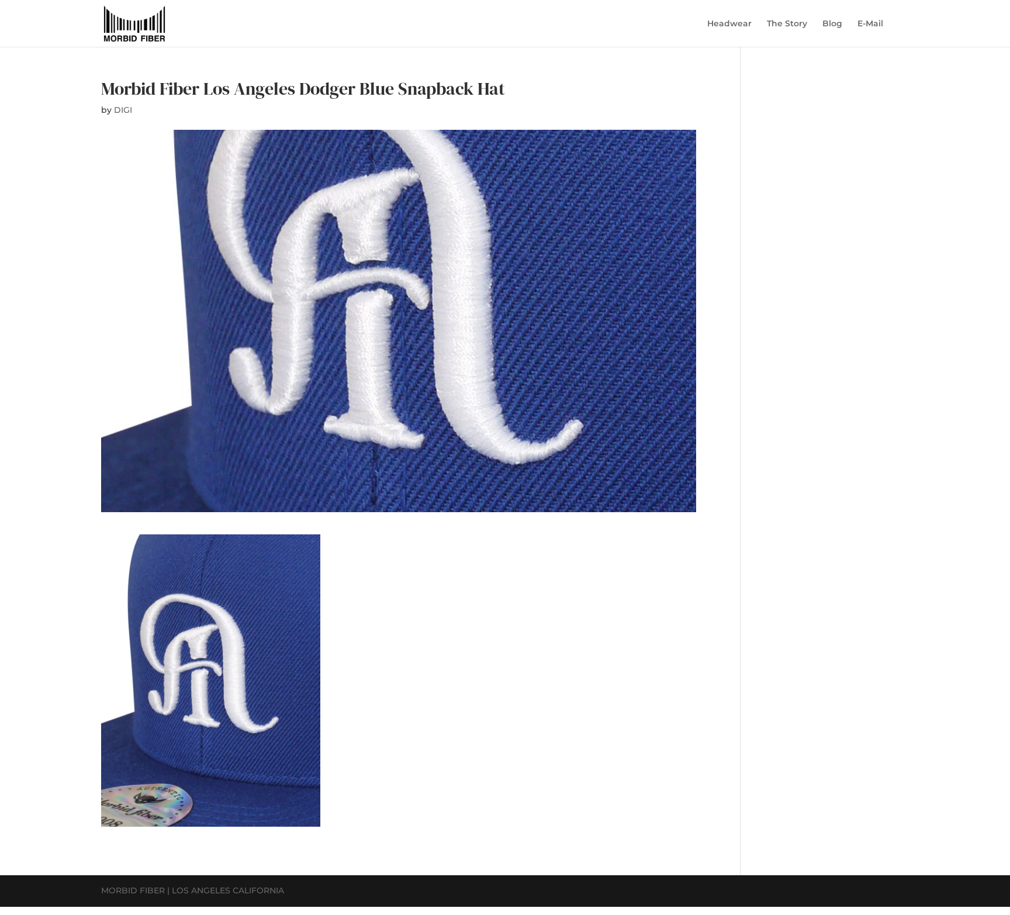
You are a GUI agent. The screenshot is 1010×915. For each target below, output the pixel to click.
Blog (832, 24)
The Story (787, 24)
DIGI (123, 110)
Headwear (729, 24)
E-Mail (870, 24)
